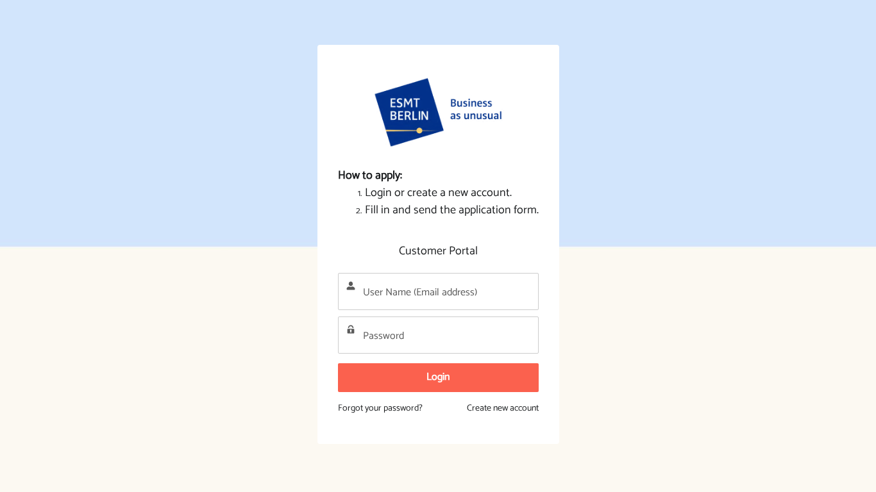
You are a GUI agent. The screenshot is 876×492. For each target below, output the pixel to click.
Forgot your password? (380, 408)
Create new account (503, 408)
